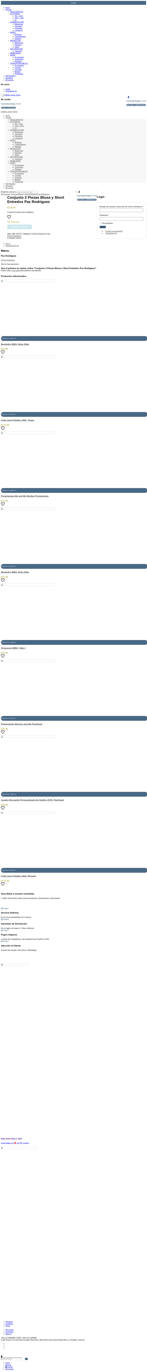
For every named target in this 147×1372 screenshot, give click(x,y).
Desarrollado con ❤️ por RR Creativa (15, 1143)
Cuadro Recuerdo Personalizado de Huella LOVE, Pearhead (32, 800)
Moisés (18, 72)
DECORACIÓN (16, 49)
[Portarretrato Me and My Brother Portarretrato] (28, 433)
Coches (18, 68)
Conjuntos (19, 59)
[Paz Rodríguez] (14, 236)
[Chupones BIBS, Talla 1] (28, 585)
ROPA (12, 55)
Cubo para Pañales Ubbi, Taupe (17, 420)
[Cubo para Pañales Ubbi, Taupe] (28, 357)
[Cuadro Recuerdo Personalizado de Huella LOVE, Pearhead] (28, 737)
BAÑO (12, 32)
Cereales (18, 26)
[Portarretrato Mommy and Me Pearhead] (28, 661)
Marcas (8, 1334)
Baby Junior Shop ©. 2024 (11, 1139)
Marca (8, 244)
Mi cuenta (9, 80)
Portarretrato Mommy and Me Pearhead (21, 724)
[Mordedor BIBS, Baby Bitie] (28, 281)
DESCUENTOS (16, 12)
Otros (17, 47)
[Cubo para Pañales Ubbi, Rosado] (28, 813)
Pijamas (18, 61)
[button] (127, 97)
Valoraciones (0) (12, 246)
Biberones (19, 24)
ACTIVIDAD (15, 14)
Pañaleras (19, 74)
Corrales (18, 70)
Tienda (8, 10)
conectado (15, 271)
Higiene (18, 39)
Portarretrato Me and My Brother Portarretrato (25, 496)
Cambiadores (20, 37)
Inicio (8, 8)
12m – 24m (19, 18)
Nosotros (9, 78)
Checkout (9, 1332)
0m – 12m (19, 16)
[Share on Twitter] (24, 238)
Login (8, 89)
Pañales (18, 45)
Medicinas (19, 43)
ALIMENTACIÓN (17, 22)
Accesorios (19, 57)
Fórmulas (18, 28)
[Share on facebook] (23, 238)
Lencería (18, 51)
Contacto (9, 1324)
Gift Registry (11, 76)
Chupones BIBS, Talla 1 (13, 648)
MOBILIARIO (15, 53)
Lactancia (19, 30)
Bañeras (18, 34)
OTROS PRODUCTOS (40, 234)
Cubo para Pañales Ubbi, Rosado (18, 876)
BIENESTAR (15, 41)
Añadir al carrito (19, 227)
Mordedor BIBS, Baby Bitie (15, 344)
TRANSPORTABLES (19, 63)
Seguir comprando (136, 105)
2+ (16, 20)
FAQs (8, 1326)
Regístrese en (11, 91)
